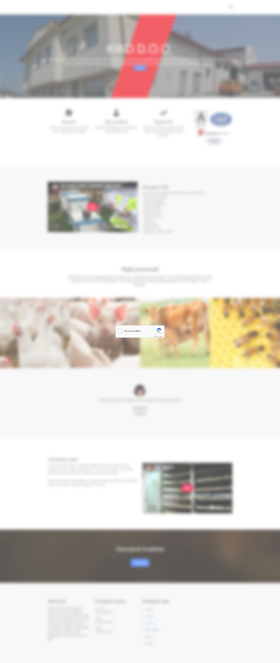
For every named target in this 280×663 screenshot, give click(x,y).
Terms (161, 336)
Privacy (156, 336)
